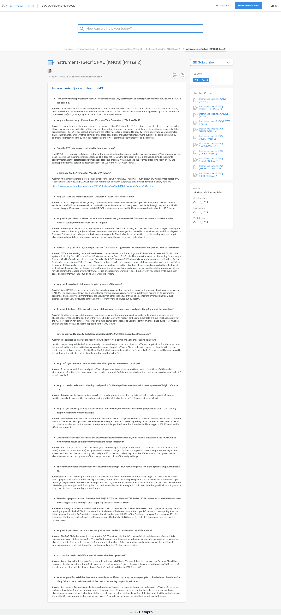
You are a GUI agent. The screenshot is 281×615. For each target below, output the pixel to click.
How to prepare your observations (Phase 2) (120, 49)
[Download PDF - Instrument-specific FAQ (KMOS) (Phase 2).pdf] (182, 75)
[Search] (82, 28)
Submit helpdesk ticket (248, 5)
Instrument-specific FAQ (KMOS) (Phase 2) (205, 49)
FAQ (196, 80)
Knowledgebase (86, 49)
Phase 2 (205, 80)
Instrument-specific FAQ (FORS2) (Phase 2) (211, 152)
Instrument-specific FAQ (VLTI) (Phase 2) (214, 100)
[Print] (175, 75)
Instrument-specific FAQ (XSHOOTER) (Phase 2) (211, 107)
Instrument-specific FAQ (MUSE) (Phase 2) (211, 137)
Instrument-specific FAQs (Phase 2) (163, 49)
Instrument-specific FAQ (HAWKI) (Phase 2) (211, 145)
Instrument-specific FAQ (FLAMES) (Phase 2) (211, 159)
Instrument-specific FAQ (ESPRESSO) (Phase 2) (211, 167)
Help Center (68, 49)
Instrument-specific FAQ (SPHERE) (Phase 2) (211, 130)
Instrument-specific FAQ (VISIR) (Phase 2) (214, 115)
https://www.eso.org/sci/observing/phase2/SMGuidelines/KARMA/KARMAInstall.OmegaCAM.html (102, 186)
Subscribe (206, 62)
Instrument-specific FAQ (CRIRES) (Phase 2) (211, 174)
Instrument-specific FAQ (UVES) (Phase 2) (214, 122)
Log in (274, 5)
